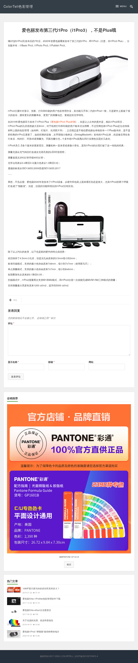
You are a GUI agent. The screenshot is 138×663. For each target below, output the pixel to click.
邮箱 (51, 362)
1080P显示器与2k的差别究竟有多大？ (41, 588)
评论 (11, 323)
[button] (122, 6)
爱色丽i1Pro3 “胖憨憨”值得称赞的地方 (41, 631)
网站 (91, 362)
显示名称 (13, 362)
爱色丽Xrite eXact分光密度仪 (37, 610)
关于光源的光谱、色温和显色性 (38, 620)
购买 (69, 564)
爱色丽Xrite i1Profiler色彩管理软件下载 (41, 598)
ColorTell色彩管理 (18, 6)
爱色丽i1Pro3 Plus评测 (63, 121)
